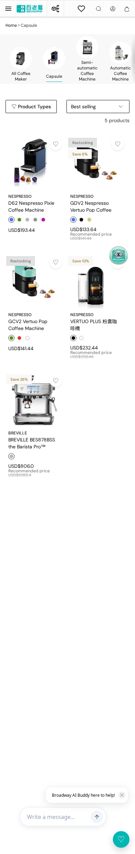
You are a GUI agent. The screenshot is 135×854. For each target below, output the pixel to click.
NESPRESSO (20, 196)
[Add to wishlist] (56, 144)
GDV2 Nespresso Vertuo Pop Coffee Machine (90, 206)
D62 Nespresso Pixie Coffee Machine (31, 206)
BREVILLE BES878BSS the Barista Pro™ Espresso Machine (31, 443)
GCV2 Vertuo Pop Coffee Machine (27, 324)
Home (11, 25)
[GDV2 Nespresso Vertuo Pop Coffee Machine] (96, 163)
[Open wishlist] (81, 9)
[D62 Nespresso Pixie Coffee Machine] (34, 163)
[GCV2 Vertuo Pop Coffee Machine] (34, 281)
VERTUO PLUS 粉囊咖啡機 (93, 324)
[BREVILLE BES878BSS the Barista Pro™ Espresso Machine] (34, 400)
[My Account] (113, 8)
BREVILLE (17, 433)
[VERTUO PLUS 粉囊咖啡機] (96, 281)
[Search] (98, 8)
